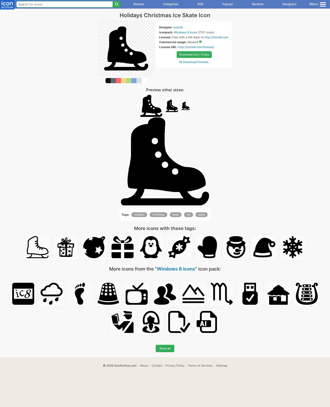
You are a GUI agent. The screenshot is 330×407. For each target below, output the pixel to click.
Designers (289, 4)
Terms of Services (200, 365)
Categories (170, 4)
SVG (200, 4)
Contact (157, 365)
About (144, 365)
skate (201, 214)
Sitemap (221, 365)
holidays (139, 214)
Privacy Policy (175, 365)
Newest (138, 4)
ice (188, 214)
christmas (158, 214)
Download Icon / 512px (194, 54)
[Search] (116, 4)
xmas (175, 214)
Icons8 (178, 27)
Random (257, 4)
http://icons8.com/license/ (196, 47)
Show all (165, 348)
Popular (227, 4)
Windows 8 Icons (185, 32)
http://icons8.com (216, 37)
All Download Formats (193, 62)
